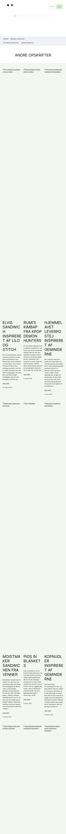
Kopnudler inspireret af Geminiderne (53, 667)
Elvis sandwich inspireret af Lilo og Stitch (12, 336)
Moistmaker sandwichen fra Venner (11, 665)
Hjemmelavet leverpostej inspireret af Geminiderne (53, 338)
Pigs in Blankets (32, 661)
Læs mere (6, 383)
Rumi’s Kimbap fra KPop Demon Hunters (33, 331)
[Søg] (59, 7)
